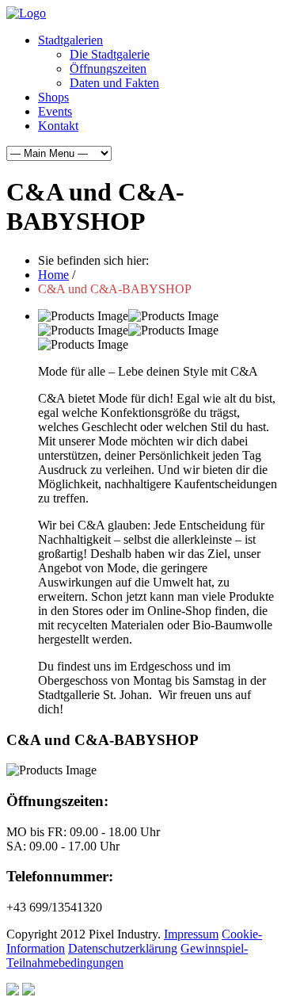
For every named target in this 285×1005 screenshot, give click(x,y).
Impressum (191, 934)
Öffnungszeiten (108, 68)
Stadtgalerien (70, 40)
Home (53, 274)
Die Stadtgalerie (110, 54)
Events (55, 111)
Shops (53, 97)
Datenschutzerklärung (122, 948)
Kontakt (58, 125)
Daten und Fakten (114, 83)
